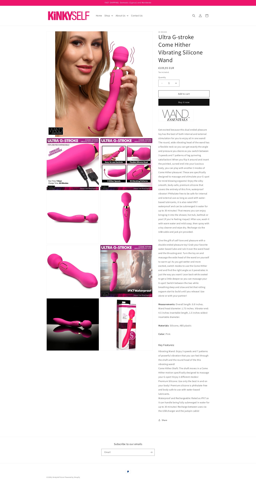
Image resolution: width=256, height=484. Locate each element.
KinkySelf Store (58, 477)
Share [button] (164, 420)
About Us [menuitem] (120, 15)
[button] (194, 15)
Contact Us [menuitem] (137, 15)
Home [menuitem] (99, 15)
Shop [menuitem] (107, 15)
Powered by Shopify (72, 477)
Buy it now (184, 102)
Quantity (162, 77)
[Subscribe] (151, 452)
